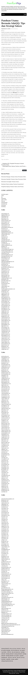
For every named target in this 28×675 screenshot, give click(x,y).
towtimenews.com (5, 253)
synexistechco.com (5, 515)
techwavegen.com (5, 321)
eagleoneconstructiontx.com (7, 593)
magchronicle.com (5, 293)
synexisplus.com (4, 508)
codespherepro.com (5, 331)
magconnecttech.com (6, 583)
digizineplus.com (4, 439)
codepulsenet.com (5, 435)
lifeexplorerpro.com (5, 570)
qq (1, 197)
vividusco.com (4, 518)
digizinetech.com (5, 325)
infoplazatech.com (5, 371)
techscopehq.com (5, 438)
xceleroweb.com (4, 487)
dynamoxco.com (4, 461)
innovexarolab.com (5, 328)
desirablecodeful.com (6, 280)
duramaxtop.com (5, 273)
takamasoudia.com (5, 275)
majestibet (8, 659)
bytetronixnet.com (5, 345)
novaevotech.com (5, 394)
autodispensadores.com (6, 613)
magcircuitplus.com (5, 342)
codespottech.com (5, 290)
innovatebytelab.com (5, 374)
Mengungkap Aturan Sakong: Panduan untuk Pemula (15, 166)
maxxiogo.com (4, 457)
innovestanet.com (5, 453)
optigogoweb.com (5, 489)
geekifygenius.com (5, 580)
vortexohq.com (4, 565)
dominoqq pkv (4, 202)
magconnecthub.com (5, 430)
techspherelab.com (5, 424)
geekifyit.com (4, 246)
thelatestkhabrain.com (6, 231)
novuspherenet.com (5, 475)
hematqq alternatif (10, 653)
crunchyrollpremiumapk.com (7, 249)
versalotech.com (4, 550)
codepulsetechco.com (6, 383)
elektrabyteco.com (5, 402)
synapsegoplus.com (5, 432)
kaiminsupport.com (5, 221)
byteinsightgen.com (5, 324)
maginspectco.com (5, 347)
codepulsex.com (4, 413)
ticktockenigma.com (5, 578)
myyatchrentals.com (5, 243)
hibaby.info (3, 606)
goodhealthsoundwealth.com (7, 267)
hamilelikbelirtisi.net (5, 549)
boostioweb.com (4, 501)
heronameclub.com (5, 283)
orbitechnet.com (4, 476)
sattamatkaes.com (5, 247)
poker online (4, 199)
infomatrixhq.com (5, 391)
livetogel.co (3, 586)
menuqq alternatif (5, 648)
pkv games (6, 159)
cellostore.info (4, 238)
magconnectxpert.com (6, 404)
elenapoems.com (5, 268)
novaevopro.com (5, 529)
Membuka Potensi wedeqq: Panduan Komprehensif (12, 184)
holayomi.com (4, 622)
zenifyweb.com (4, 585)
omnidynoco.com (5, 479)
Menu (3, 14)
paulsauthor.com (4, 279)
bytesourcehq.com (5, 380)
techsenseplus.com (5, 319)
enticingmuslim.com (5, 265)
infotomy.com (4, 287)
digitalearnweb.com (5, 215)
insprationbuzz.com (5, 226)
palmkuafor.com (4, 217)
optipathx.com (4, 449)
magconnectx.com (5, 619)
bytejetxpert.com (4, 346)
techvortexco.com (5, 368)
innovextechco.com (5, 396)
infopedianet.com (5, 434)
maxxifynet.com (4, 511)
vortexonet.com (4, 509)
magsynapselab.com (5, 299)
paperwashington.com (6, 608)
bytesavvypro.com (5, 323)
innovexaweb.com (5, 464)
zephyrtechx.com (5, 535)
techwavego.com (5, 412)
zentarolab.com (4, 484)
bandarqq (3, 206)
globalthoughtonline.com (6, 241)
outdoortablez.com (5, 286)
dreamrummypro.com (6, 220)
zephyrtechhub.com (5, 480)
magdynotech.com (5, 437)
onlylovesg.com (4, 596)
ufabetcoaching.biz (5, 628)
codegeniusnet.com (5, 378)
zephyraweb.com (5, 523)
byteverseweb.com (5, 428)
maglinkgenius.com (5, 397)
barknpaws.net (4, 236)
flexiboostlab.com (5, 545)
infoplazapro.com (5, 312)
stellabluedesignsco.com (6, 278)
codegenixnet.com (5, 332)
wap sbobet (3, 652)
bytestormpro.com (5, 572)
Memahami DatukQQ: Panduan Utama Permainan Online (13, 179)
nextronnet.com (4, 460)
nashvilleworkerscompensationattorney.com (10, 624)
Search (2, 169)
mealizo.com (4, 235)
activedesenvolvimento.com (7, 597)
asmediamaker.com (5, 239)
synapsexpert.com (5, 483)
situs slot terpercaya (15, 650)
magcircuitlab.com (5, 398)
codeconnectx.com (5, 386)
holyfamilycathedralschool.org (7, 626)
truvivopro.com (4, 516)
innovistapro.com (5, 544)
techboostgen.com (5, 360)
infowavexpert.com (5, 314)
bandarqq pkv (4, 657)
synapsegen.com (5, 468)
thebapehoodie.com (5, 262)
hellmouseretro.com (5, 269)
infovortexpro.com (5, 340)
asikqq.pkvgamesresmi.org (7, 661)
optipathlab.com (4, 504)
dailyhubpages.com (5, 598)
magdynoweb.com (5, 416)
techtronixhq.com (5, 356)
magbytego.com (4, 376)
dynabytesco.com (5, 556)
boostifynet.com (4, 533)
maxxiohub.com (4, 522)
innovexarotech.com (5, 339)
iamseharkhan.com (5, 230)
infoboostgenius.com (5, 320)
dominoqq (3, 198)
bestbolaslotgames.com (6, 602)
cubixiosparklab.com (5, 393)
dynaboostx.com (4, 541)
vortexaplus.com (4, 472)
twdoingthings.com (5, 276)
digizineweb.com (4, 385)
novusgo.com (4, 571)
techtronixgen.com (5, 301)
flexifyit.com (3, 456)
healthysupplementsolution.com (8, 288)
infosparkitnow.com (5, 367)
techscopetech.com (5, 415)
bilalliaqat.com (4, 612)
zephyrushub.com (5, 503)
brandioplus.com (4, 465)
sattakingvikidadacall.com (6, 601)
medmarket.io (4, 284)
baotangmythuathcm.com (6, 256)
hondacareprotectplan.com (7, 250)
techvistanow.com (5, 390)
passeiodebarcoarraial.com (7, 227)
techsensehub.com (5, 361)
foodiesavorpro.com (5, 564)
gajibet (16, 659)
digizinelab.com (4, 411)
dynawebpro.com (5, 467)
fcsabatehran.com (5, 271)
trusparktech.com (5, 530)
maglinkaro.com (4, 420)
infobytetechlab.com (5, 330)
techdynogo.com (4, 291)
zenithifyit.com (4, 520)
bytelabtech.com (4, 363)
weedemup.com (4, 609)
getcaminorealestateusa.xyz (7, 634)
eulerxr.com (3, 579)
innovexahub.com (5, 512)
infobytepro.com (4, 375)
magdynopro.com (5, 310)
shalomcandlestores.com (6, 245)
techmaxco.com (4, 552)
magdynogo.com (5, 349)
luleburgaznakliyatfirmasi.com (7, 261)
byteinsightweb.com (5, 297)
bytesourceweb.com (5, 334)
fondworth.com (4, 228)
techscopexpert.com (5, 305)
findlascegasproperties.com (7, 589)
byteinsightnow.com (5, 335)
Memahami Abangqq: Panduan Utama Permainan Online (13, 176)
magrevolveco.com (5, 338)
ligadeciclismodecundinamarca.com (9, 623)
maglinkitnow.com (5, 295)
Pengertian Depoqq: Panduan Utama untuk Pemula (12, 186)
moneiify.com (4, 242)
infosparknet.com (5, 443)
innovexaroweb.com (5, 417)
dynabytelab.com (5, 505)
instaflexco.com (4, 542)
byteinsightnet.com (5, 382)
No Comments (15, 28)
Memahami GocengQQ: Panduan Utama (10, 181)
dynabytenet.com (5, 422)
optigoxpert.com (4, 537)
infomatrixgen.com (5, 327)
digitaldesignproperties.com (7, 232)
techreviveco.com (5, 419)
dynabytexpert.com (5, 454)
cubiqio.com (4, 560)
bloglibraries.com (5, 260)
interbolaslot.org (4, 216)
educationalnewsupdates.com (7, 498)
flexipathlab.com (4, 469)
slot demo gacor (4, 194)
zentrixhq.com (4, 452)
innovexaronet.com (5, 389)
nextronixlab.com (5, 450)
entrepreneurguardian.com (7, 605)
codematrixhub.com (5, 317)
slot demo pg (4, 203)
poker (2, 195)
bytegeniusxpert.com (5, 372)
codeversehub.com (5, 427)
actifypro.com (4, 539)
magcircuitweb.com (5, 304)
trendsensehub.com (5, 576)
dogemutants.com (5, 272)
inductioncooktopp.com (6, 615)
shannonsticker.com (5, 224)
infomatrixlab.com (5, 426)
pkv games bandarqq (5, 650)
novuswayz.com (4, 538)
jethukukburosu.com (5, 257)
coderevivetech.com (5, 336)
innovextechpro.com (5, 302)
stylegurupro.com (5, 557)
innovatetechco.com (5, 309)
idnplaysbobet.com (5, 600)
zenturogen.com (4, 463)
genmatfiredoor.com (5, 587)
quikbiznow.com (4, 486)
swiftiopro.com (4, 548)
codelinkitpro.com (5, 359)
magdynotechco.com (5, 365)
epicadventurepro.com (6, 567)
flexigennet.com (4, 282)
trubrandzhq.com (5, 531)
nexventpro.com (4, 534)
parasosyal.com (4, 264)
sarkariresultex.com (5, 234)
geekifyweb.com (4, 370)
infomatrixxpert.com (5, 387)
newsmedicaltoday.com (6, 616)
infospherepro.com (5, 563)
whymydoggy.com (5, 213)
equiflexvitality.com (5, 594)
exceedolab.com (4, 553)
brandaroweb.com (5, 490)
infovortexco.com (5, 409)
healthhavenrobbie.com (6, 590)
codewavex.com (4, 400)
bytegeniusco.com (5, 316)
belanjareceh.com (5, 223)
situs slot (10, 657)
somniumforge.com (5, 258)
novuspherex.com (5, 527)
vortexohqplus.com (5, 546)
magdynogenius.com (5, 298)
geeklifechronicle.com (6, 561)
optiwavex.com (4, 478)
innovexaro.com (4, 441)
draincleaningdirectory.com (7, 254)
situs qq (15, 92)
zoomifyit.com (4, 491)
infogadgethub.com (5, 357)
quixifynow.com (4, 446)
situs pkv (19, 648)
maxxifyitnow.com (5, 445)
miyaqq (12, 659)
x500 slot (9, 652)
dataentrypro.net (4, 219)
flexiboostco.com (5, 500)
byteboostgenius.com (6, 431)
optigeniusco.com (5, 526)
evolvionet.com (4, 507)
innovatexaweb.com (5, 364)
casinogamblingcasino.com (7, 252)
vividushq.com (4, 471)
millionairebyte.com (5, 631)
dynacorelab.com (5, 513)
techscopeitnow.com (5, 343)
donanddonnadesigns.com (7, 591)
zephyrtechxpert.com (5, 408)
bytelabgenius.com (5, 308)
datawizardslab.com (5, 559)
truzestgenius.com (5, 405)
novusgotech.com (5, 458)
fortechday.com (4, 632)
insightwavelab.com (5, 568)
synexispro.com (4, 620)
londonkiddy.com (5, 627)
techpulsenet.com (5, 406)
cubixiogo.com (4, 474)
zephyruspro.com (5, 448)
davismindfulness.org (5, 630)
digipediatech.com (5, 294)
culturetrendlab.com (5, 575)
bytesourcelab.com (5, 442)
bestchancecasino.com (6, 611)
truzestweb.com (4, 482)
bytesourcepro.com (5, 423)
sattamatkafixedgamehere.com (8, 604)
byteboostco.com (5, 401)
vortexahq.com (4, 519)
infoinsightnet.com (5, 379)
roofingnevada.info (5, 617)
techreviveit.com (4, 313)
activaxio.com (4, 555)
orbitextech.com (4, 582)
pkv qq (11, 648)
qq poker (21, 655)
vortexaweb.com (4, 524)
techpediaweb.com (5, 306)
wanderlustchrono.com (6, 574)
